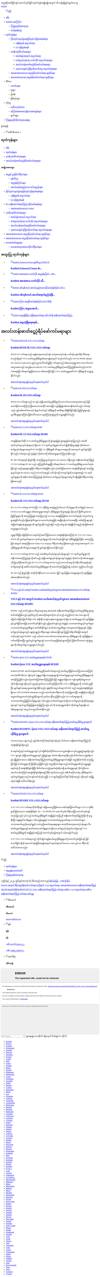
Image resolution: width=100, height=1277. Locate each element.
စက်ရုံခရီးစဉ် (16, 30)
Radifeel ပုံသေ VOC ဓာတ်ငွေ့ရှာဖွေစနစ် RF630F (35, 664)
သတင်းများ (15, 86)
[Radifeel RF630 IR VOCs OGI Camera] (27, 341)
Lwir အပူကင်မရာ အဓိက (81, 889)
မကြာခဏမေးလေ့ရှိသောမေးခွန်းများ (26, 111)
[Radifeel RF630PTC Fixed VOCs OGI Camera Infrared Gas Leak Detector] (51, 722)
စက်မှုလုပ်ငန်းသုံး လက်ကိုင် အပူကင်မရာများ (34, 60)
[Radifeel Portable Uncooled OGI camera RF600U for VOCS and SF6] (52, 593)
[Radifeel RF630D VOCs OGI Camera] (27, 793)
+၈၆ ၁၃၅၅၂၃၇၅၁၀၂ (15, 950)
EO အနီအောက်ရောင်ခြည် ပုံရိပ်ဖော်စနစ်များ (24, 204)
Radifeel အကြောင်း (14, 22)
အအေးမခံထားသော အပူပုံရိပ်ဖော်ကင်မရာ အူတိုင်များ (33, 73)
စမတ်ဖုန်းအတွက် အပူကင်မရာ (28, 56)
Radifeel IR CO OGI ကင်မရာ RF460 (29, 434)
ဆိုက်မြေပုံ (54, 881)
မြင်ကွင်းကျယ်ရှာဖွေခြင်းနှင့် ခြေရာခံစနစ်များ (29, 39)
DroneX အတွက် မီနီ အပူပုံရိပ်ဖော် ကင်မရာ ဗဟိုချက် (22, 885)
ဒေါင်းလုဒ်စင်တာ (18, 107)
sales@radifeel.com (13, 919)
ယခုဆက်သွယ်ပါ (42, 382)
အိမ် (7, 17)
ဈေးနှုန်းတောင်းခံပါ (14, 870)
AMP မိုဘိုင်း (65, 881)
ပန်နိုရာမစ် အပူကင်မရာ (25, 43)
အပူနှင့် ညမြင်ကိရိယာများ (16, 174)
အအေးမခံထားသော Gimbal (22, 208)
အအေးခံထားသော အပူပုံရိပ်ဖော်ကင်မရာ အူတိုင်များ (32, 77)
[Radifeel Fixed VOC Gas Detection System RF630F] (31, 657)
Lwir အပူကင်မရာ (52, 885)
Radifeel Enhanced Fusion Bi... (26, 268)
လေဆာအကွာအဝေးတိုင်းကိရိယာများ (26, 247)
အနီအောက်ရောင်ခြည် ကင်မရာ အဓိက (54, 889)
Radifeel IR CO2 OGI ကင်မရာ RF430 (30, 500)
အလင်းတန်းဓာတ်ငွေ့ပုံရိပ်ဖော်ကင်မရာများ (33, 64)
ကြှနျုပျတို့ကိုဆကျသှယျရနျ (18, 120)
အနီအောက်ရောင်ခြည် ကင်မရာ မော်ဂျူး (17, 894)
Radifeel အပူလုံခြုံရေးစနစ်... (25, 322)
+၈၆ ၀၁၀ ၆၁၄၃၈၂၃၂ (15, 944)
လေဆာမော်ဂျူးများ (14, 242)
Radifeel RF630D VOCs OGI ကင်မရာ (30, 800)
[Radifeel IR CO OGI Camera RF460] (26, 427)
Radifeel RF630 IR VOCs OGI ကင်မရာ (30, 347)
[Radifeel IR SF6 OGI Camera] (24, 388)
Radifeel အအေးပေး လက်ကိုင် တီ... (28, 280)
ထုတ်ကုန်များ (11, 34)
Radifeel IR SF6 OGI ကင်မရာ (26, 395)
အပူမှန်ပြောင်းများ (18, 183)
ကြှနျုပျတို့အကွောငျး (19, 26)
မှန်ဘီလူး (14, 178)
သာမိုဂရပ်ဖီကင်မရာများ (21, 52)
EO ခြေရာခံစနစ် (22, 47)
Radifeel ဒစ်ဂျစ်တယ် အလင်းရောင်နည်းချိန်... (33, 294)
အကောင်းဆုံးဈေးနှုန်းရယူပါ (23, 382)
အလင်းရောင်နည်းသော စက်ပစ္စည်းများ (27, 187)
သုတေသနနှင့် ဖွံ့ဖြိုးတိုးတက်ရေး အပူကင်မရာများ (36, 69)
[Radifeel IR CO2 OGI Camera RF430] (27, 494)
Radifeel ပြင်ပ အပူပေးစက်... (25, 308)
